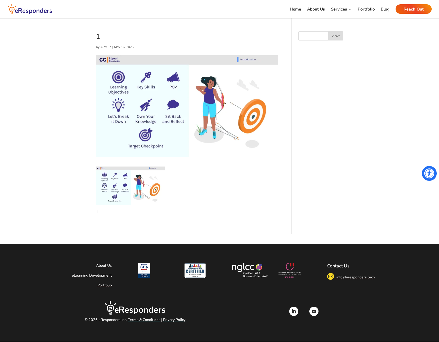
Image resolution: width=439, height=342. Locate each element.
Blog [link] (385, 10)
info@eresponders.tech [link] (355, 277)
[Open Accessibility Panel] (429, 173)
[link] (30, 8)
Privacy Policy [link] (174, 319)
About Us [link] (316, 10)
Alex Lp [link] (105, 47)
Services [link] (339, 10)
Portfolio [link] (366, 10)
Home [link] (295, 10)
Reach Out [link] (414, 10)
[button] (335, 35)
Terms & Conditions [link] (144, 319)
